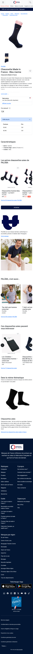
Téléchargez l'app (16, 582)
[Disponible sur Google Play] (24, 586)
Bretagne (3, 559)
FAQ (18, 507)
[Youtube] (22, 593)
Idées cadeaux (5, 481)
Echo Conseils (20, 649)
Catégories (4, 469)
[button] (16, 633)
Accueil (2, 13)
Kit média (19, 484)
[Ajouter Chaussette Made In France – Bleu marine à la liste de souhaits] (30, 71)
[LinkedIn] (15, 593)
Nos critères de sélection (24, 478)
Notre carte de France (7, 484)
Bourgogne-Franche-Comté (8, 543)
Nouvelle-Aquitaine (6, 562)
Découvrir (22, 9)
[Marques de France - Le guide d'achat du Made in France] (17, 2)
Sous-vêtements (24, 13)
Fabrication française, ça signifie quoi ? (7, 527)
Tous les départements (7, 578)
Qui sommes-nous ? (22, 469)
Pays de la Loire (5, 556)
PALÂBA (3, 66)
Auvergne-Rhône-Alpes (7, 568)
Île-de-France (4, 537)
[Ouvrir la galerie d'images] (16, 34)
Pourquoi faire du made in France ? (8, 522)
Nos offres (20, 504)
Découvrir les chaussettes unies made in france (13, 432)
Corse (2, 574)
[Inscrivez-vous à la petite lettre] (4, 593)
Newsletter (4, 494)
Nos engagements (22, 475)
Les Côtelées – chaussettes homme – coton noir (10, 359)
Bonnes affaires (5, 6)
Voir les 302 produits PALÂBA (9, 316)
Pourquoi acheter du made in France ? (8, 517)
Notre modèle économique (24, 481)
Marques (3, 472)
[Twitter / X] (18, 593)
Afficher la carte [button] (6, 103)
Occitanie (3, 565)
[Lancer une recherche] (30, 2)
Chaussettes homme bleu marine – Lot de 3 (11, 192)
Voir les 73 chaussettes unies (9, 368)
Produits (7, 13)
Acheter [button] (16, 207)
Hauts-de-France (5, 550)
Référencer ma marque (23, 501)
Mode (12, 6)
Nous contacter (21, 488)
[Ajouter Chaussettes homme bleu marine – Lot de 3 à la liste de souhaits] (17, 168)
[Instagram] (11, 593)
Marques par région (8, 535)
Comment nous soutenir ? (24, 472)
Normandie (4, 547)
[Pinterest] (25, 593)
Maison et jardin (19, 6)
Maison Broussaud (7, 362)
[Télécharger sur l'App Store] (8, 586)
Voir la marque (5, 236)
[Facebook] (8, 593)
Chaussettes (5, 15)
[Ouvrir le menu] (3, 2)
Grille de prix (6, 119)
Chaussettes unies (13, 15)
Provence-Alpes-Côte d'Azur (8, 571)
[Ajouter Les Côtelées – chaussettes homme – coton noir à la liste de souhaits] (17, 334)
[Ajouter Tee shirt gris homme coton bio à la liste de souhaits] (17, 284)
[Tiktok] (29, 593)
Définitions (4, 491)
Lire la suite (4, 94)
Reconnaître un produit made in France (7, 507)
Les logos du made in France (6, 512)
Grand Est (3, 553)
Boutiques (3, 478)
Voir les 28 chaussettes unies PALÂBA (11, 200)
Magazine (3, 488)
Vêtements (17, 13)
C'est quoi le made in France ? (6, 502)
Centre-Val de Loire (6, 540)
